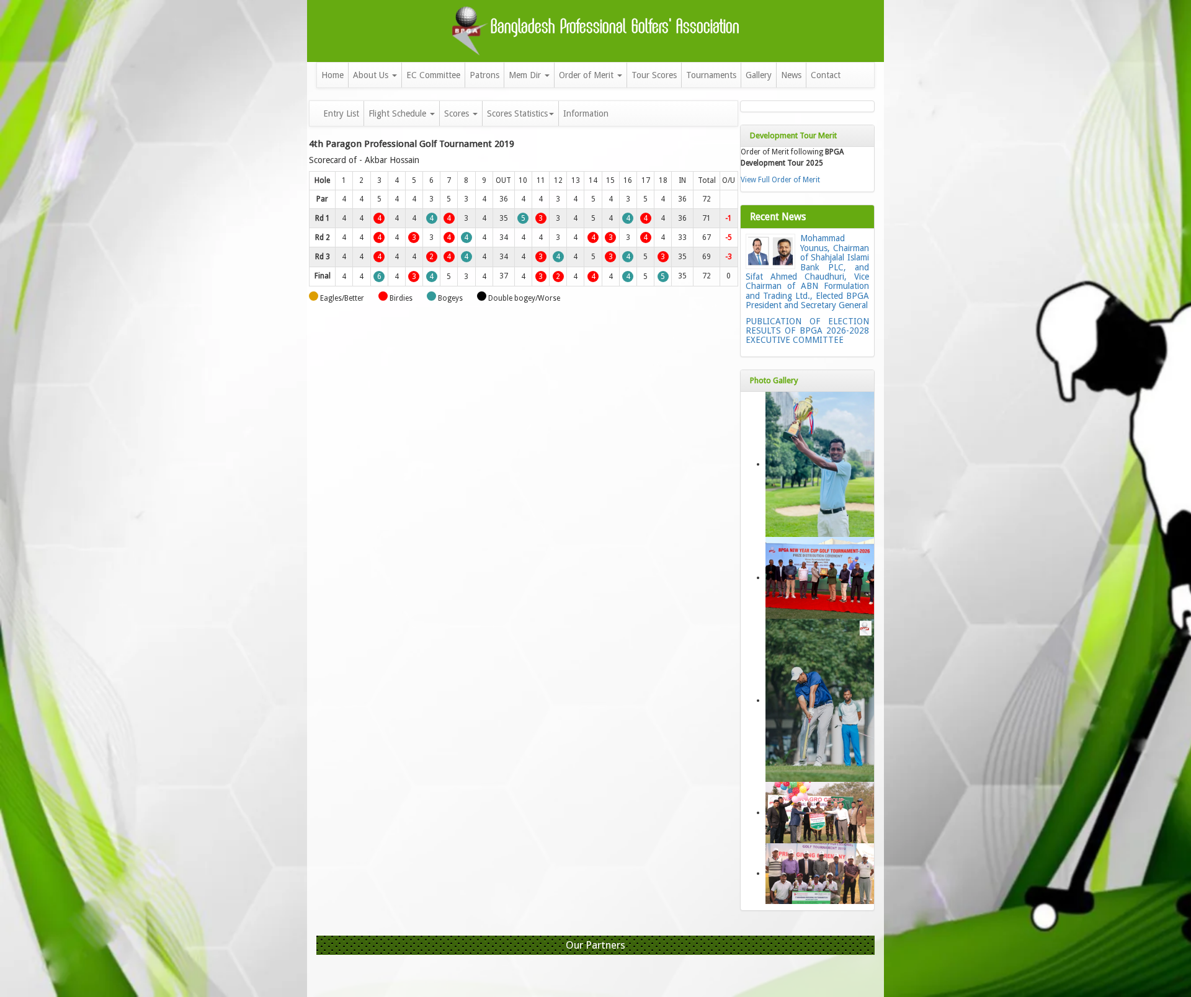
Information (586, 113)
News (791, 75)
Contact (826, 75)
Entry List (341, 113)
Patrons (484, 75)
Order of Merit (587, 75)
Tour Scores (654, 75)
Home (332, 75)
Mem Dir (526, 75)
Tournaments (711, 75)
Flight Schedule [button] (398, 113)
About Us (372, 75)
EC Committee (433, 75)
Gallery (759, 75)
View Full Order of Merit (780, 179)
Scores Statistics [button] (517, 113)
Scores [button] (457, 113)
